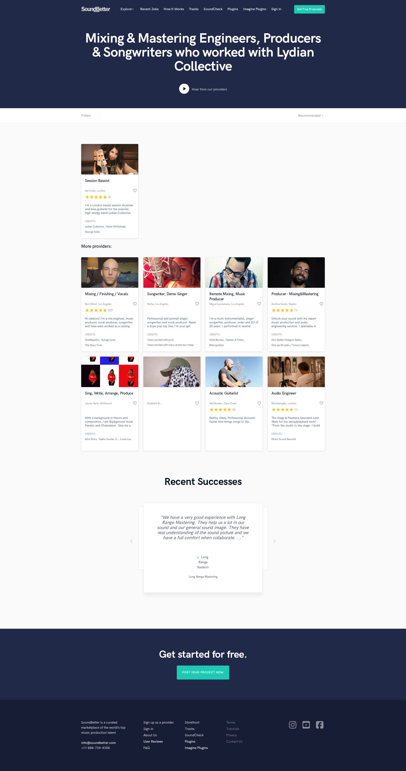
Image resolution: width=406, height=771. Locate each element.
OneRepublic (92, 340)
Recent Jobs (149, 9)
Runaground (108, 340)
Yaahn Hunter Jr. (108, 439)
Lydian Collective (94, 226)
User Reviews (153, 742)
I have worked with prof (160, 340)
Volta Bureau (216, 340)
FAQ (146, 748)
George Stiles (92, 232)
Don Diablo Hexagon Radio (286, 340)
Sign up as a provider (158, 723)
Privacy (231, 735)
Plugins (233, 9)
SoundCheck (213, 9)
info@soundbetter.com (98, 743)
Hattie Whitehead (115, 226)
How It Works (174, 9)
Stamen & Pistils (234, 340)
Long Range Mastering (203, 577)
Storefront (192, 723)
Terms (230, 723)
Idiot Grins (91, 439)
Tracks (194, 9)
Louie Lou (125, 439)
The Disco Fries (93, 345)
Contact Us (234, 742)
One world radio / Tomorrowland (290, 345)
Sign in (276, 9)
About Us (150, 735)
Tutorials (232, 729)
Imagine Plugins (254, 9)
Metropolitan (216, 345)
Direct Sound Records (284, 439)
